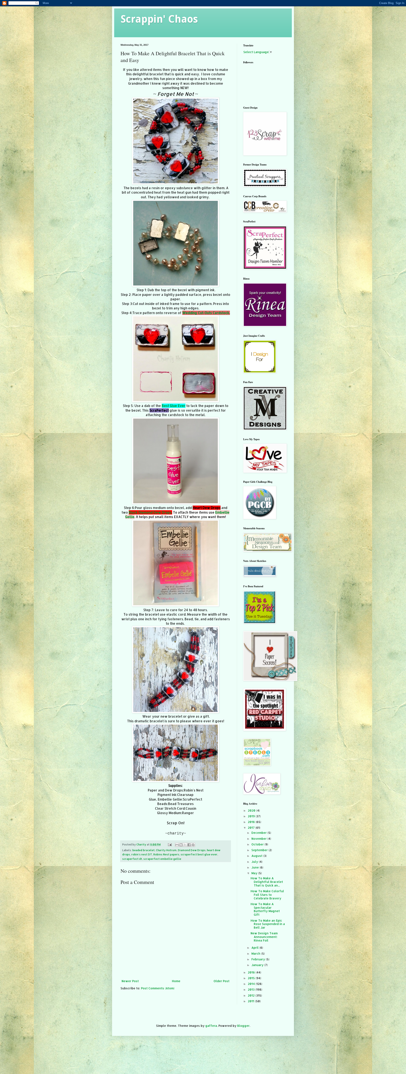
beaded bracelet (143, 850)
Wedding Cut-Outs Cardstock (205, 313)
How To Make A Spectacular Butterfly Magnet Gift (265, 909)
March (256, 953)
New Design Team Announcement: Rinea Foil (264, 936)
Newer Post (130, 981)
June (255, 867)
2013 (251, 989)
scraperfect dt (132, 858)
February (258, 959)
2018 (252, 822)
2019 (252, 816)
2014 (252, 984)
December (259, 832)
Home (176, 981)
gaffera (211, 1025)
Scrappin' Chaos (159, 19)
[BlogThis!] (181, 845)
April (255, 947)
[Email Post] (169, 844)
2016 (252, 972)
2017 (251, 827)
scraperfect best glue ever (199, 854)
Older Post (221, 981)
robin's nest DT (141, 854)
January (257, 965)
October (258, 844)
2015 (252, 978)
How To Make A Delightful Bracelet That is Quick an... (267, 881)
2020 (252, 810)
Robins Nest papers (166, 854)
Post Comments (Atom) (157, 988)
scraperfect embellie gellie (162, 858)
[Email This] (177, 845)
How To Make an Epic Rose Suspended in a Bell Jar (268, 924)
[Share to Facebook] (189, 845)
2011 (251, 1001)
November (259, 838)
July (255, 861)
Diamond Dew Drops (192, 850)
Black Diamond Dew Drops (150, 512)
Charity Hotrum (166, 850)
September (260, 850)
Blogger (243, 1025)
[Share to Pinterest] (193, 845)
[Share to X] (185, 845)
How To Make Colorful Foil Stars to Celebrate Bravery (267, 894)
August (257, 856)
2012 (251, 995)
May (254, 873)
